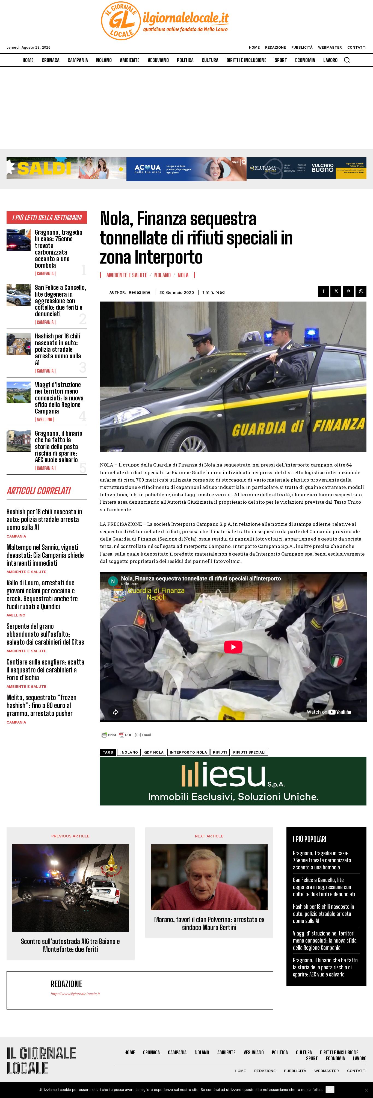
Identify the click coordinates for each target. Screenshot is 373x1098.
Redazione (139, 292)
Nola (183, 275)
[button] (346, 59)
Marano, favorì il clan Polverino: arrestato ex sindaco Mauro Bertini (209, 923)
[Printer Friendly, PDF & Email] (126, 738)
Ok (330, 1089)
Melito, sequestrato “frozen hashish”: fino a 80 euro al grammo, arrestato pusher (41, 705)
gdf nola (154, 752)
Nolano (162, 275)
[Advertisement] (186, 108)
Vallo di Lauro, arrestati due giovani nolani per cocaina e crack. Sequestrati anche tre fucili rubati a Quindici (42, 594)
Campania (45, 273)
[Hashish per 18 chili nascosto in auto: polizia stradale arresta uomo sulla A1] (19, 344)
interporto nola (188, 752)
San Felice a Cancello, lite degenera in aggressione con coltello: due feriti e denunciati (60, 301)
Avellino (44, 419)
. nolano (129, 752)
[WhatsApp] (361, 291)
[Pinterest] (348, 291)
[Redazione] (104, 292)
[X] (335, 291)
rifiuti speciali (249, 752)
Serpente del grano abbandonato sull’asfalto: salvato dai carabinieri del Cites (45, 634)
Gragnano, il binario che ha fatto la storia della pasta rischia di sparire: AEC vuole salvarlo (58, 447)
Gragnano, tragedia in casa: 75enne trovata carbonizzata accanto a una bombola (58, 249)
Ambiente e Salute (26, 572)
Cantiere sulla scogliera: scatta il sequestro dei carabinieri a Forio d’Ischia (45, 670)
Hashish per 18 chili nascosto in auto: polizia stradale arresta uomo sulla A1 (58, 349)
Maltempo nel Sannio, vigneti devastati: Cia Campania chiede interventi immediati (45, 555)
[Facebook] (323, 291)
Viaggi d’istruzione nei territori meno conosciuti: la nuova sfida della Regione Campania (59, 398)
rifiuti (220, 752)
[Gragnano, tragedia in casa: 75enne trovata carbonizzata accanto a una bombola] (19, 240)
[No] (366, 1090)
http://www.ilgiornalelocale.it (75, 994)
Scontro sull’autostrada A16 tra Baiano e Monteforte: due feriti (70, 945)
